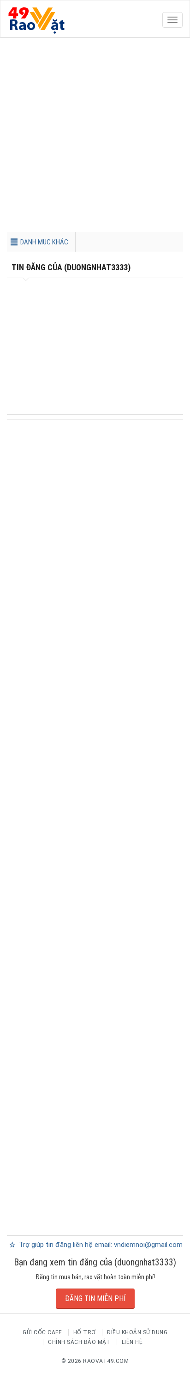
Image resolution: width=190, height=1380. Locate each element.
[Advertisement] (95, 137)
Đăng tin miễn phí (95, 1298)
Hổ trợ (84, 1332)
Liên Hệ (132, 1342)
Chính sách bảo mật (79, 1342)
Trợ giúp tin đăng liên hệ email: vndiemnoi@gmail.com (100, 1244)
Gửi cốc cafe (42, 1332)
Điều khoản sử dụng (137, 1332)
